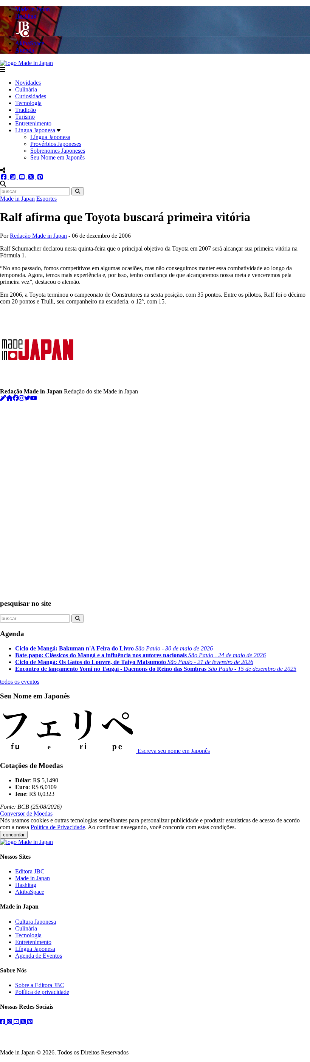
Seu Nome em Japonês (57, 157)
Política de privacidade (42, 992)
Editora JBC (30, 871)
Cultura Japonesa (35, 921)
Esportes (46, 198)
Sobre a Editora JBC (39, 985)
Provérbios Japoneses (55, 144)
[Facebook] (16, 398)
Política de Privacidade (58, 827)
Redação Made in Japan (38, 235)
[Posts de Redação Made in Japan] (3, 398)
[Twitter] (27, 398)
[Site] (9, 398)
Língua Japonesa (35, 130)
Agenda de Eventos (38, 955)
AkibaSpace (29, 892)
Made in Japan (17, 198)
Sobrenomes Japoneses (57, 150)
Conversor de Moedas (26, 813)
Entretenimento (33, 123)
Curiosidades (30, 96)
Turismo (25, 116)
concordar (14, 835)
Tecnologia (28, 103)
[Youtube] (33, 398)
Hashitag (25, 885)
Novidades (28, 82)
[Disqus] (155, 496)
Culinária (26, 89)
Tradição (25, 110)
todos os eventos (19, 681)
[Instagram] (21, 398)
